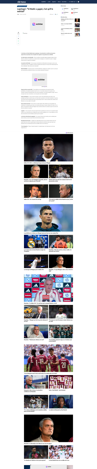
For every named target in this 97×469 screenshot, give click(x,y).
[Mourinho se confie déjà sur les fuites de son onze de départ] (77, 20)
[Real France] (23, 2)
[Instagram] (73, 2)
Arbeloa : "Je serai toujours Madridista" (66, 23)
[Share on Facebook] (54, 14)
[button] (68, 2)
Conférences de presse (22, 6)
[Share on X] (55, 14)
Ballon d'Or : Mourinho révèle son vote (66, 33)
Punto (18, 14)
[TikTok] (74, 2)
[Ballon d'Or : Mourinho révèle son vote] (77, 35)
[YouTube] (72, 2)
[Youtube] (75, 13)
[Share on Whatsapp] (18, 41)
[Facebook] (69, 2)
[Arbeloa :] (77, 25)
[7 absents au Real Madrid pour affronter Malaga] (77, 30)
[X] (70, 2)
